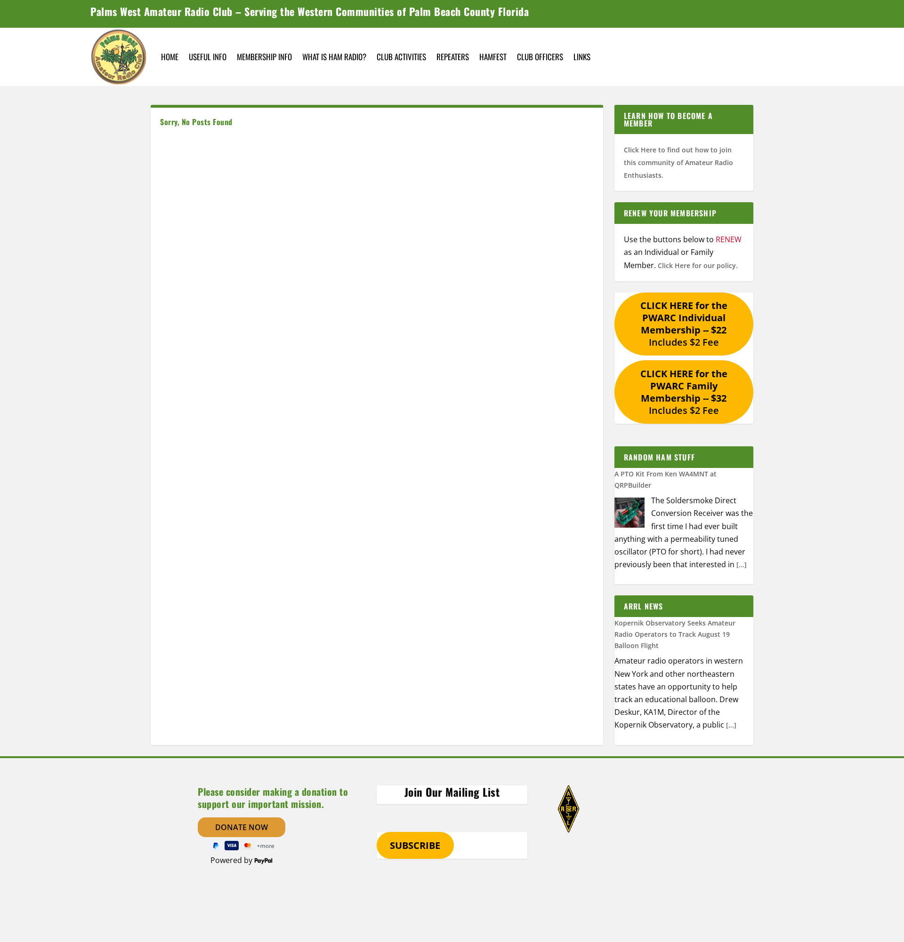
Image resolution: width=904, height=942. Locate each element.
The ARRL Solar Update (651, 650)
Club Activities (401, 57)
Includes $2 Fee (683, 323)
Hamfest (493, 57)
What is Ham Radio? (334, 57)
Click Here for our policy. (698, 265)
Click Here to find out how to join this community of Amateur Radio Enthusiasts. (678, 162)
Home (169, 57)
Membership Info (264, 57)
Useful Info (207, 57)
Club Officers (540, 57)
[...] (741, 564)
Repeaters (452, 57)
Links (581, 57)
